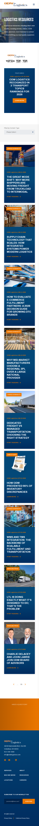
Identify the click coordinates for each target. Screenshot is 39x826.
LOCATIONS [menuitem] (8, 780)
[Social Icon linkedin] (15, 760)
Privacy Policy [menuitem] (8, 818)
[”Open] (34, 4)
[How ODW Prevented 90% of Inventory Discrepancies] (19, 477)
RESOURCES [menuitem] (24, 775)
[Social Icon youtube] (5, 760)
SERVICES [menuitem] (7, 770)
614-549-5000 (9, 752)
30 (21, 684)
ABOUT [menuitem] (22, 770)
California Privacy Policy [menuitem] (22, 818)
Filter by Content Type (11, 128)
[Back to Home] (15, 4)
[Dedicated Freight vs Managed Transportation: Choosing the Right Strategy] (19, 420)
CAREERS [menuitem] (23, 780)
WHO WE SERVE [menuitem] (9, 775)
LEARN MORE (19, 100)
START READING (13, 196)
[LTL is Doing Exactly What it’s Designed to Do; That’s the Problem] (19, 592)
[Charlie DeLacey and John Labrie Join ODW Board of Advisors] (19, 648)
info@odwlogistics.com (12, 755)
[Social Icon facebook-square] (9, 760)
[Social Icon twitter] (12, 760)
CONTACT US (19, 723)
